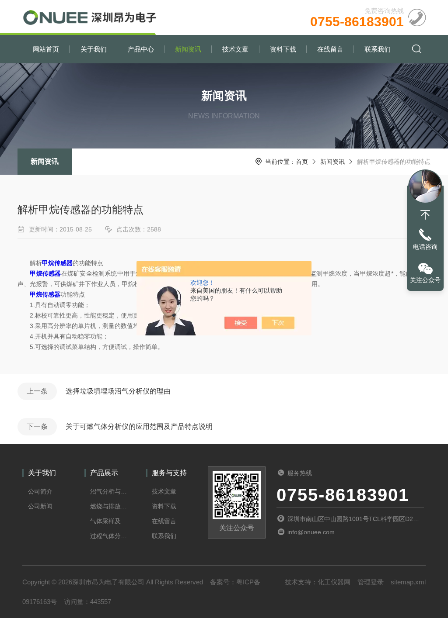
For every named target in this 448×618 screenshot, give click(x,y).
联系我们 (377, 49)
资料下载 (283, 49)
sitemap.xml (408, 582)
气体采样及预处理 (109, 521)
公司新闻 (40, 506)
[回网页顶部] (425, 215)
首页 (302, 161)
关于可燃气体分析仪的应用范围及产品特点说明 (139, 426)
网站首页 (46, 49)
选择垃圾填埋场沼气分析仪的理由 (118, 391)
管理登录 (370, 582)
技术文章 (235, 49)
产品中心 (141, 49)
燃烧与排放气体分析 (109, 506)
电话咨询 (425, 246)
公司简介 (40, 491)
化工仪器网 (334, 582)
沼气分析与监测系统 (109, 491)
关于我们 (93, 49)
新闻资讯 (188, 49)
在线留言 (330, 49)
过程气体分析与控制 (109, 535)
